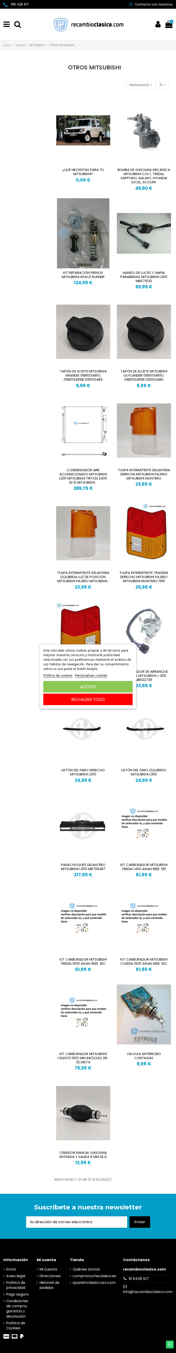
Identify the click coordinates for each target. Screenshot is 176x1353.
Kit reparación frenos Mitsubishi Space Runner (83, 274)
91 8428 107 (139, 1278)
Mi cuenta (48, 1269)
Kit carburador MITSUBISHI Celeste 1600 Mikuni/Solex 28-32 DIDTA (83, 1057)
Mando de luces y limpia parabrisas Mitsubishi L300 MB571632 (143, 276)
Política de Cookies (15, 1326)
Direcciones (50, 1276)
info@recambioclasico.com (148, 1291)
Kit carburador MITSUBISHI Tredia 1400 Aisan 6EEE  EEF (144, 866)
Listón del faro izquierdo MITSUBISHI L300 (143, 772)
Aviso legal (15, 1276)
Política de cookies (57, 675)
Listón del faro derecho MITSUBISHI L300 (83, 772)
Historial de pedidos (49, 1285)
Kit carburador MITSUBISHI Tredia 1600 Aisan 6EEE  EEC (83, 961)
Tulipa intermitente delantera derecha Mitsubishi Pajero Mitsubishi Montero (144, 474)
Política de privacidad (15, 1285)
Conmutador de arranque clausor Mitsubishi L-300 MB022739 (144, 675)
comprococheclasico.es (94, 1276)
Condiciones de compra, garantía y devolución (17, 1309)
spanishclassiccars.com (94, 1282)
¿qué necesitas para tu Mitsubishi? (83, 171)
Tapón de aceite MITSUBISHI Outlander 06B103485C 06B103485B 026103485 (144, 375)
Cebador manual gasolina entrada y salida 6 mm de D (83, 1154)
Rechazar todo (88, 699)
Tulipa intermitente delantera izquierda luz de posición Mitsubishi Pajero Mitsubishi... (83, 576)
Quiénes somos (86, 1269)
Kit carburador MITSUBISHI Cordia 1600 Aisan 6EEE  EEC (144, 961)
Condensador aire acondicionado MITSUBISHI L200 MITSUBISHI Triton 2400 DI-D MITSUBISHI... (83, 476)
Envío (11, 1269)
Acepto (88, 686)
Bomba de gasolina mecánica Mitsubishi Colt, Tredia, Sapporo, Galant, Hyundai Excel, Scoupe (144, 175)
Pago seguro (17, 1294)
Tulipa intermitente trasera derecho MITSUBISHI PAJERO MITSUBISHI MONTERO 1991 (143, 576)
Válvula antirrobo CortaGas (144, 1055)
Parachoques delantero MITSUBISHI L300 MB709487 (83, 866)
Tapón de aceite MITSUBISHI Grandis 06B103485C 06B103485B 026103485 (83, 375)
